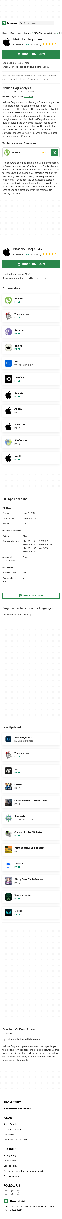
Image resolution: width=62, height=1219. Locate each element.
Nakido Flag (28, 39)
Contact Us (9, 1134)
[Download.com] (9, 23)
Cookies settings (11, 1176)
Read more (28, 97)
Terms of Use (10, 1160)
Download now (33, 54)
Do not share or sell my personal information (24, 1171)
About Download (11, 1124)
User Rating (35, 44)
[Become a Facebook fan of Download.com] (6, 1192)
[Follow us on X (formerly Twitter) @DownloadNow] (12, 1192)
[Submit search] (21, 23)
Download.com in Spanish (16, 1140)
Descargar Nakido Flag (14, 614)
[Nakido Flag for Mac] (6, 41)
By (18, 44)
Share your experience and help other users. (25, 66)
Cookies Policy (10, 1166)
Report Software (33, 595)
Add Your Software (12, 1129)
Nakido (8, 1033)
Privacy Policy (10, 1155)
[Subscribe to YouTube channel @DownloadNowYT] (18, 1192)
